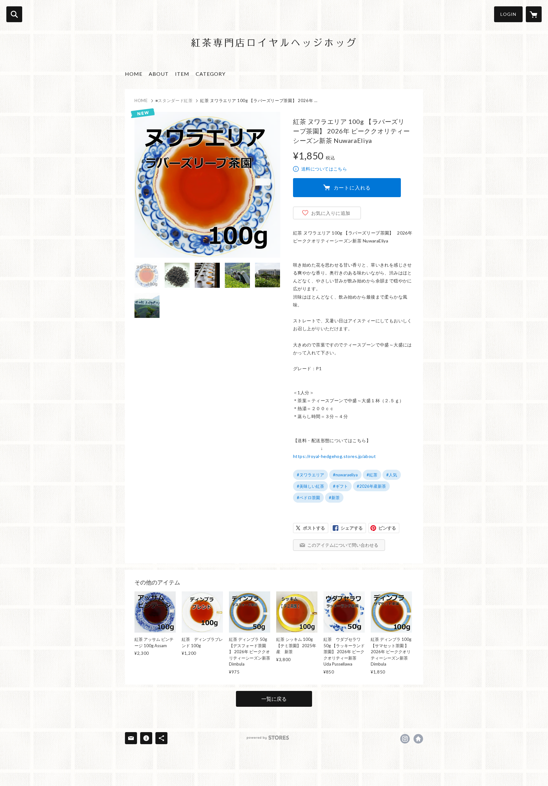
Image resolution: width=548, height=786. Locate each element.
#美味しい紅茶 (310, 486)
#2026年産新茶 (371, 486)
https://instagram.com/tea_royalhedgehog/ (405, 739)
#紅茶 (372, 474)
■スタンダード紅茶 (174, 100)
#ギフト (340, 486)
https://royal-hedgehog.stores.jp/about (334, 456)
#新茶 (334, 497)
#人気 (391, 474)
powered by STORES (268, 737)
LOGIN (508, 14)
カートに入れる (352, 187)
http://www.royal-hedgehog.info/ (418, 739)
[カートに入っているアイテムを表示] (534, 14)
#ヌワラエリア (310, 474)
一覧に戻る (274, 699)
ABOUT (159, 74)
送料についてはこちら (324, 168)
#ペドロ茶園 (308, 497)
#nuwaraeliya (345, 474)
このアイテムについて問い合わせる (342, 545)
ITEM (182, 74)
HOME (133, 74)
